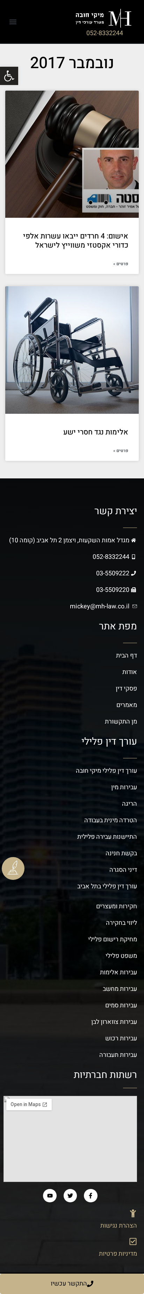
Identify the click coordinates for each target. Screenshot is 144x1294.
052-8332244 (104, 33)
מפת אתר (118, 626)
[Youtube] (49, 1195)
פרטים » (120, 264)
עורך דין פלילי (109, 741)
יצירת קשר (115, 511)
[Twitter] (70, 1195)
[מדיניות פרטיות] (133, 1241)
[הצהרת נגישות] (133, 1213)
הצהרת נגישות (118, 1225)
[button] (13, 21)
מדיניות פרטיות (118, 1254)
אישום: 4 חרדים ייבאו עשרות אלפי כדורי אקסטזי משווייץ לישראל (75, 240)
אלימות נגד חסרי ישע (95, 432)
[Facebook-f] (90, 1195)
